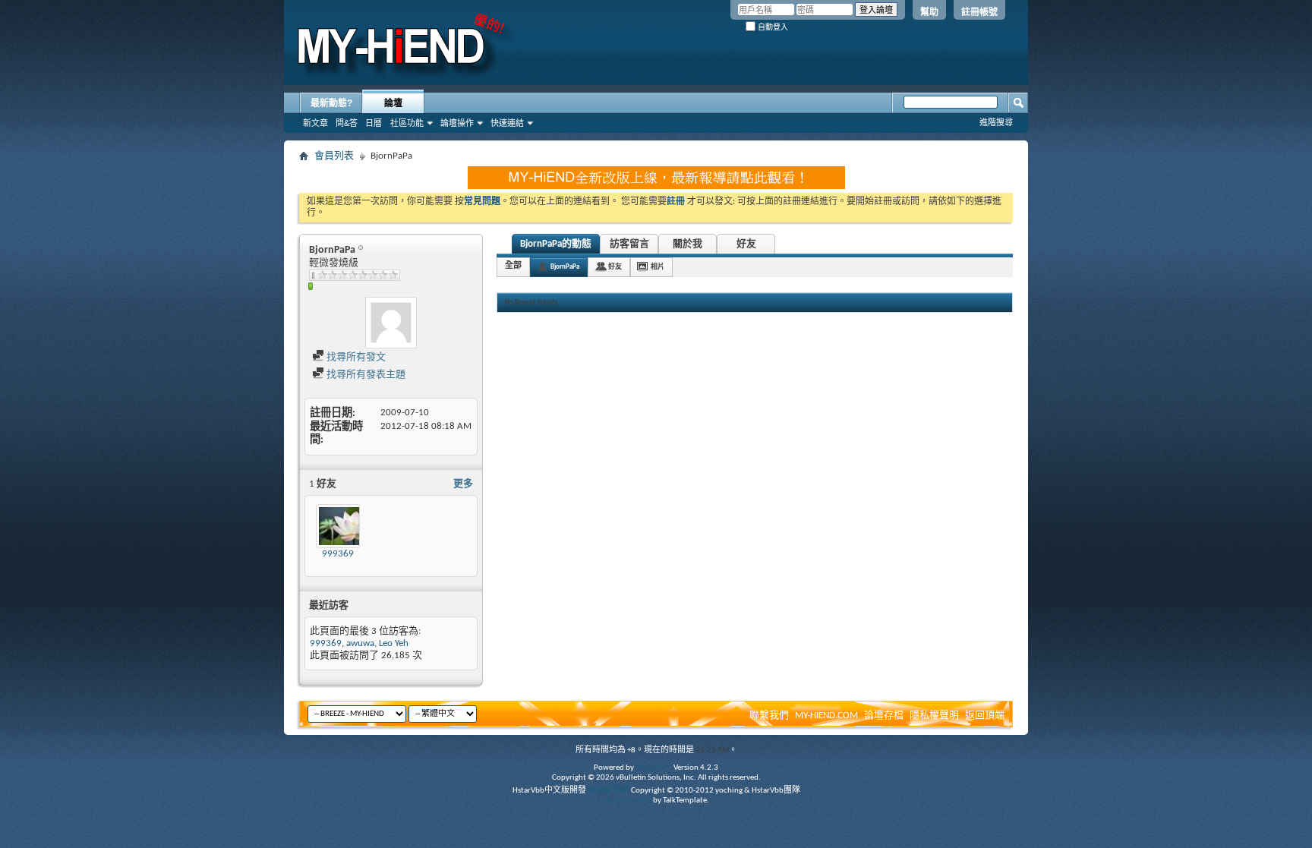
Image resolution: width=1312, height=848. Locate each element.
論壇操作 (457, 123)
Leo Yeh (393, 643)
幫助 (929, 12)
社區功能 (407, 123)
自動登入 (771, 27)
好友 (746, 244)
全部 (513, 266)
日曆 (373, 123)
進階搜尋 (996, 122)
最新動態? (331, 103)
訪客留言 (629, 244)
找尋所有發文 (355, 357)
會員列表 (334, 156)
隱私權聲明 (934, 715)
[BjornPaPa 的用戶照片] (391, 323)
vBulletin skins (627, 800)
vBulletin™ (654, 768)
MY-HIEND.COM (826, 715)
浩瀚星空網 (608, 791)
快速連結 (507, 123)
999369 (338, 554)
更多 (463, 484)
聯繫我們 (769, 715)
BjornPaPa (564, 266)
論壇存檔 (884, 715)
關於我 (687, 244)
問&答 (347, 123)
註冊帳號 (979, 12)
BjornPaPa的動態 (555, 244)
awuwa (360, 643)
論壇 (393, 103)
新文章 (315, 123)
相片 (657, 266)
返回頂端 (984, 715)
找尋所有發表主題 (364, 375)
